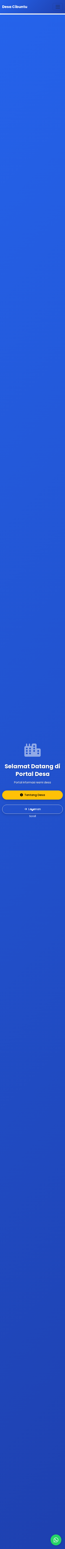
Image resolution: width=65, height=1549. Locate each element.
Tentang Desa (34, 795)
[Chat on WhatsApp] (56, 1539)
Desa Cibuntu (14, 6)
